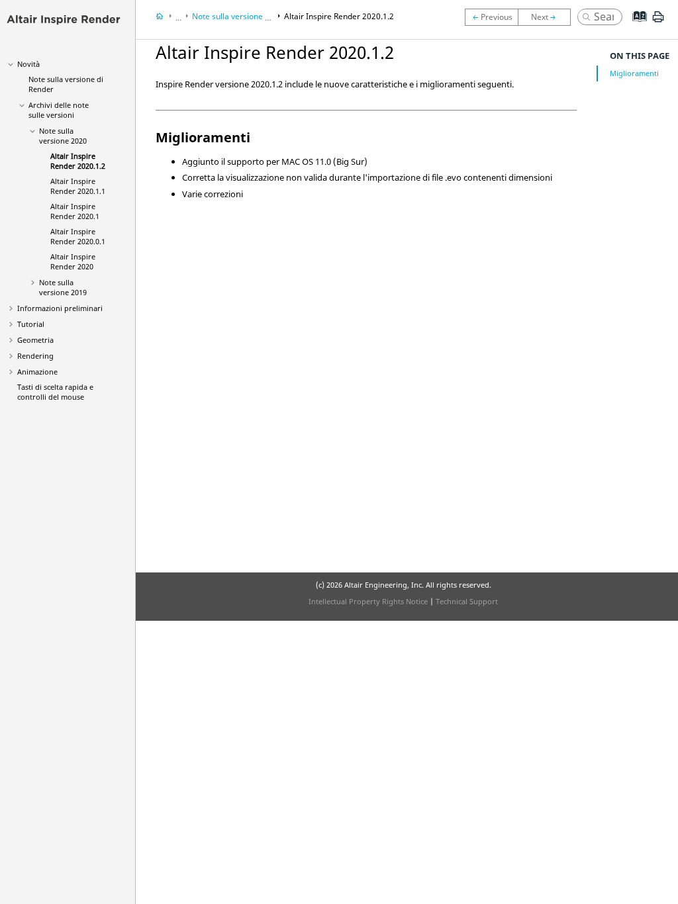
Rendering (35, 356)
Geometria (35, 340)
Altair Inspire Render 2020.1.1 (77, 186)
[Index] (635, 26)
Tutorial (30, 324)
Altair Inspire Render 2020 (72, 261)
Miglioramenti (634, 73)
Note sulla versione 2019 (63, 287)
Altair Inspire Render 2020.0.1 (77, 236)
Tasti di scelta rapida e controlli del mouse (55, 392)
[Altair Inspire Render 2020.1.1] (547, 17)
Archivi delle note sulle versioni (58, 110)
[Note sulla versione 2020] (491, 17)
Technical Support (467, 601)
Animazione (37, 372)
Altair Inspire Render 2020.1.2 (77, 161)
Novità (28, 64)
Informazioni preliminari (60, 308)
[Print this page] (658, 22)
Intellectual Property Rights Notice (368, 601)
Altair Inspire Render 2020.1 (74, 211)
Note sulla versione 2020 (63, 136)
